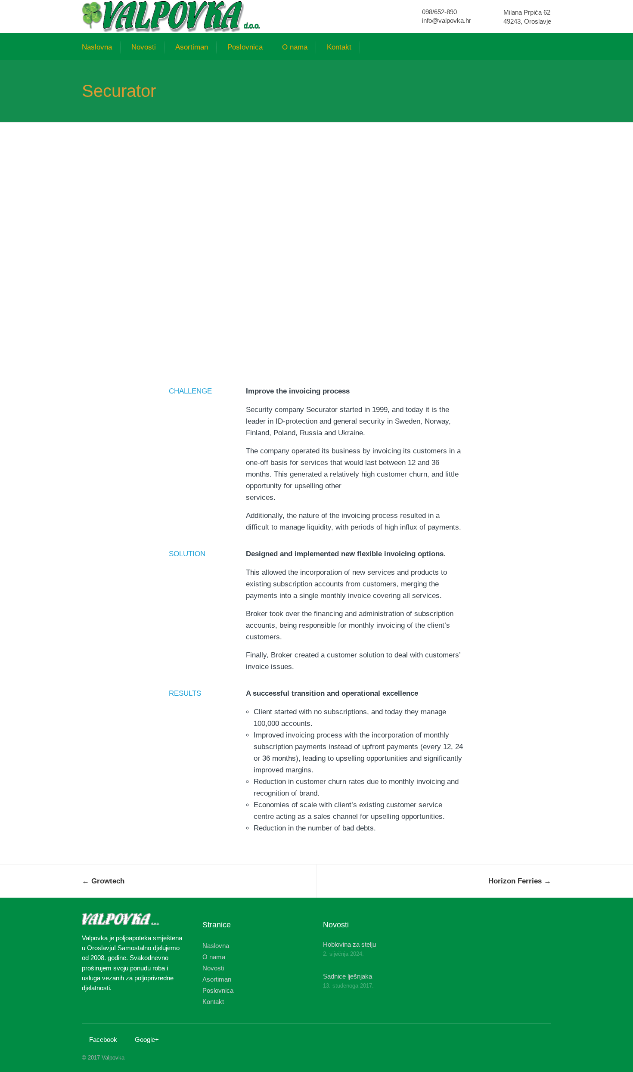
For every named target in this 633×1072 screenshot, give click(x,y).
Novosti (143, 47)
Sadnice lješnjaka (347, 976)
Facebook (103, 1039)
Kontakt (339, 47)
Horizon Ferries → (519, 881)
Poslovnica (245, 47)
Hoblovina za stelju (349, 944)
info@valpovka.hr (446, 20)
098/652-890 (439, 11)
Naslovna (97, 47)
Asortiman (191, 47)
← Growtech (103, 881)
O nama (294, 47)
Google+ (147, 1039)
